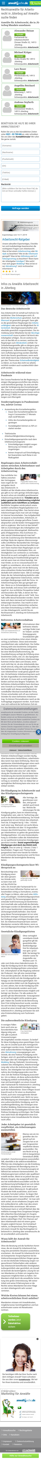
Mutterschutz (16, 318)
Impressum (7, 1441)
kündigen (20, 261)
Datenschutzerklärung (25, 1441)
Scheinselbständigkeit (29, 360)
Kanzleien (15, 1435)
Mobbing (20, 264)
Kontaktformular (24, 1380)
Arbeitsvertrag (24, 251)
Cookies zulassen (20, 741)
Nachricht (5, 184)
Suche (37, 3)
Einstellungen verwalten (20, 745)
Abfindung (25, 256)
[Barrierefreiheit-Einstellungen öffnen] (38, 732)
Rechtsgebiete (25, 1430)
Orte (5, 1435)
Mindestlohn (21, 343)
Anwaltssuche (9, 1430)
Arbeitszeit (33, 254)
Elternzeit (5, 320)
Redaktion (18, 1444)
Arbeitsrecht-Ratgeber (16, 239)
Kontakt (20, 34)
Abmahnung (11, 266)
